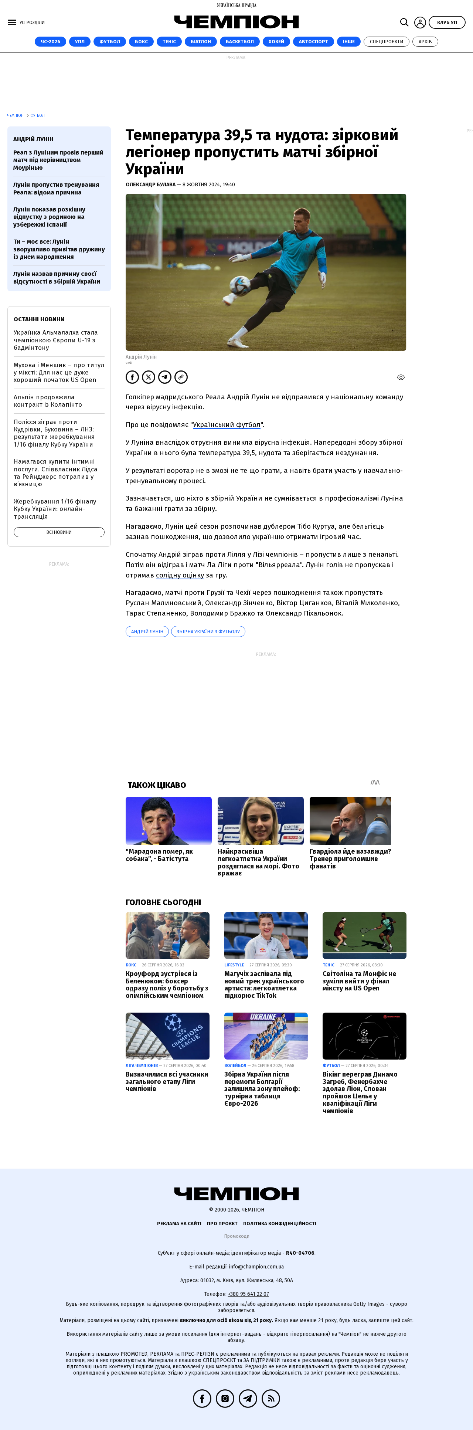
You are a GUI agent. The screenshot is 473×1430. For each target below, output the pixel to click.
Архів (425, 41)
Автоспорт (313, 41)
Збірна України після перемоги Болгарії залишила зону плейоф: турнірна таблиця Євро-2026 (262, 1089)
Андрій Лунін (147, 631)
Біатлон (201, 41)
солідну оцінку (180, 575)
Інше (349, 41)
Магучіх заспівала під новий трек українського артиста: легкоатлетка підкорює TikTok (264, 985)
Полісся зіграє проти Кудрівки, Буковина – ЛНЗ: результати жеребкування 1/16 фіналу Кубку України (54, 433)
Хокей (276, 41)
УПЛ (80, 41)
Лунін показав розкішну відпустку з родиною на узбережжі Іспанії (49, 217)
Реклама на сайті (179, 1223)
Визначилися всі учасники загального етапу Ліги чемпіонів (167, 1081)
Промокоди (236, 1236)
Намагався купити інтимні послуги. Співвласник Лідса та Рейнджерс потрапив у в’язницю (56, 473)
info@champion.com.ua (256, 1267)
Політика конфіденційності (279, 1223)
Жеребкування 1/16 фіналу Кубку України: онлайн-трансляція (55, 509)
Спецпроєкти (386, 41)
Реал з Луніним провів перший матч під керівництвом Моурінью (58, 160)
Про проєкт (222, 1223)
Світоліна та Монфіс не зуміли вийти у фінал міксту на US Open (359, 981)
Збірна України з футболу (208, 631)
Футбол (109, 41)
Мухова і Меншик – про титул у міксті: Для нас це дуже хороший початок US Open (59, 372)
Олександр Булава (151, 185)
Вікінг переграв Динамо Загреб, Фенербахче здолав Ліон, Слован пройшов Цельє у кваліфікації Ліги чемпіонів (360, 1092)
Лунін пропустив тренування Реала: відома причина (56, 188)
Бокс (141, 41)
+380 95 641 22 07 (248, 1294)
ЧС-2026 (50, 41)
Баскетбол (240, 41)
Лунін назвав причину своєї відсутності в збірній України (56, 277)
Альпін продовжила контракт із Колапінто (48, 401)
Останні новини (39, 319)
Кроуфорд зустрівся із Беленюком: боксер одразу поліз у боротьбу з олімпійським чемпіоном (167, 985)
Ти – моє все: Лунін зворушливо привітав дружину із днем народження (59, 249)
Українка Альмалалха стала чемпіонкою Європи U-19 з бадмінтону (56, 340)
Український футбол (227, 424)
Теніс (169, 41)
